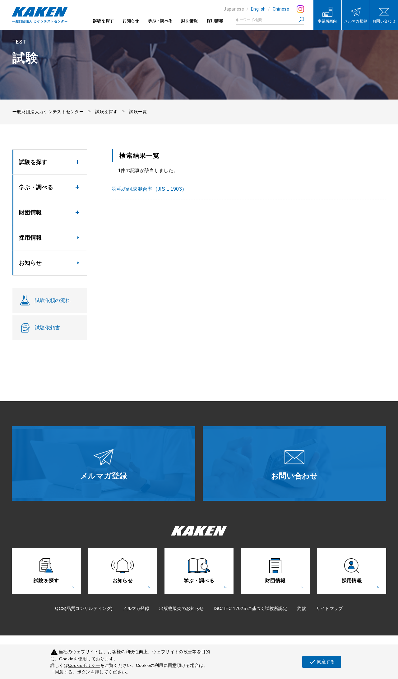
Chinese (281, 9)
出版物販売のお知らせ (181, 608)
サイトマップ (329, 608)
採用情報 (215, 20)
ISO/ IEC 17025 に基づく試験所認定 (250, 608)
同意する (322, 662)
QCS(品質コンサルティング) (84, 608)
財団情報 (189, 20)
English (258, 9)
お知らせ (131, 20)
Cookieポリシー (84, 665)
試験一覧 (138, 111)
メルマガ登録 (136, 608)
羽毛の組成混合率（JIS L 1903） (149, 189)
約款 (301, 608)
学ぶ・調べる (160, 20)
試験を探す (103, 20)
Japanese (234, 9)
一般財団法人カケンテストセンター (48, 111)
